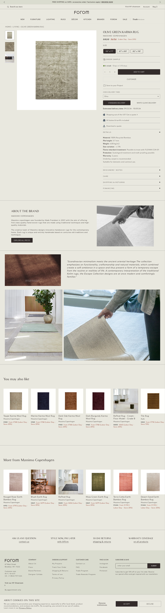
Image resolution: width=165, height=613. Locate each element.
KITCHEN (87, 19)
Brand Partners (35, 571)
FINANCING (109, 188)
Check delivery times (111, 92)
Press (31, 567)
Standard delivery (116, 103)
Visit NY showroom (132, 7)
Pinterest (103, 571)
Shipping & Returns (60, 571)
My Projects (57, 563)
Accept (126, 604)
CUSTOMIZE (131, 79)
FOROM (113, 19)
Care (105, 176)
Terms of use (57, 574)
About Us (32, 563)
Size (105, 45)
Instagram (104, 563)
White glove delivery (146, 103)
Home (8, 27)
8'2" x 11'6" (137, 51)
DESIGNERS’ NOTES (113, 170)
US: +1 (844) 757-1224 (13, 576)
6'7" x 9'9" (123, 51)
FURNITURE (35, 19)
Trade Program (82, 571)
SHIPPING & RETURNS (114, 182)
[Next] (159, 2)
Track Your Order (59, 567)
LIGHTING (50, 19)
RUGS (63, 19)
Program (138, 19)
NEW (23, 19)
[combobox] (18, 7)
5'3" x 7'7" (109, 51)
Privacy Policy (25, 608)
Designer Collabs (36, 574)
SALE (125, 19)
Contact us (80, 563)
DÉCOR (75, 19)
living (16, 27)
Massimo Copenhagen (115, 36)
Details (107, 132)
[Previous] (5, 2)
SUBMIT (154, 566)
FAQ (78, 567)
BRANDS (100, 19)
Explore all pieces (22, 240)
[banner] (82, 2)
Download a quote (114, 126)
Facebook (104, 567)
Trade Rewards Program (86, 574)
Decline (150, 604)
